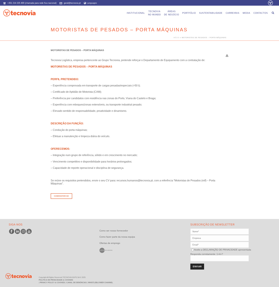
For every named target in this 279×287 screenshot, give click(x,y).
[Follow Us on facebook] (11, 231)
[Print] (227, 55)
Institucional (136, 13)
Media (246, 13)
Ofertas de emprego (109, 243)
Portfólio (189, 13)
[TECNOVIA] (16, 276)
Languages (92, 3)
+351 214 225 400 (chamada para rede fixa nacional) (32, 3)
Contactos (260, 13)
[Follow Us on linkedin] (17, 231)
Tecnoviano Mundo (154, 13)
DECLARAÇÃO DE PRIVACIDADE (220, 249)
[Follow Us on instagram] (23, 231)
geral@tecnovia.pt (72, 3)
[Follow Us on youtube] (29, 231)
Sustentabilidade (210, 13)
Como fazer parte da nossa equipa (117, 236)
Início (176, 37)
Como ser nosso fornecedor (113, 230)
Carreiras (232, 13)
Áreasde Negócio (171, 13)
